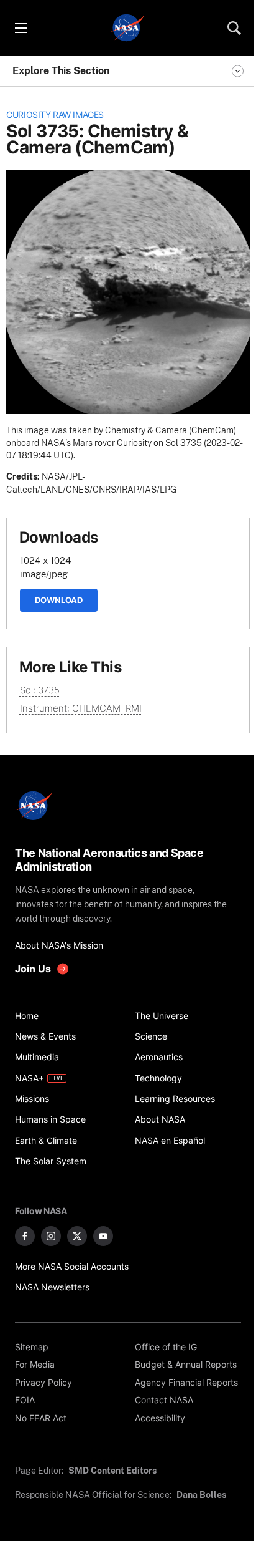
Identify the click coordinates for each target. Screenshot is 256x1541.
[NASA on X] (77, 1236)
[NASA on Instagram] (51, 1236)
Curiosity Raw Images (55, 115)
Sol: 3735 (40, 690)
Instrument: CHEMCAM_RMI (81, 708)
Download (59, 600)
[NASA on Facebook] (25, 1236)
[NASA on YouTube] (103, 1236)
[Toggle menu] (20, 28)
